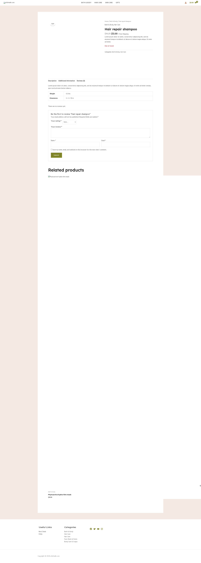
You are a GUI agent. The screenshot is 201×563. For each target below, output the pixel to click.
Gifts (118, 2)
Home (106, 21)
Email (103, 140)
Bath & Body (86, 2)
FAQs (40, 534)
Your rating (56, 121)
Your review (56, 126)
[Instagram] (102, 529)
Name (53, 140)
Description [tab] (52, 81)
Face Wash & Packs (70, 539)
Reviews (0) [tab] (81, 81)
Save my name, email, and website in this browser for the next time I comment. (80, 150)
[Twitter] (94, 529)
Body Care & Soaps (70, 541)
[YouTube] (98, 529)
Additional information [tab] (66, 81)
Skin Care (109, 2)
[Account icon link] (186, 3)
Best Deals (42, 531)
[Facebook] (91, 529)
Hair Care (98, 2)
